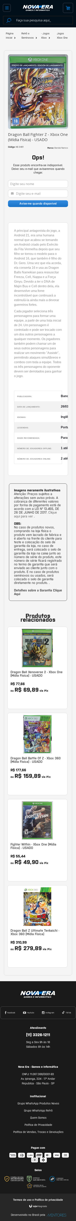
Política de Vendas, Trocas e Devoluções (38, 1131)
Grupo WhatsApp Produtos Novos (38, 1103)
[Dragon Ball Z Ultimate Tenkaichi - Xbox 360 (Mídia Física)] (37, 926)
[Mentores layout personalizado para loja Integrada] (55, 1215)
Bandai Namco (61, 148)
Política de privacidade (49, 1199)
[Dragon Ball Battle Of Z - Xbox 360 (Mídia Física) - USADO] (37, 754)
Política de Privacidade (38, 1124)
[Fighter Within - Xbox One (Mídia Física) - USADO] (37, 840)
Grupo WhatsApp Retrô (38, 1110)
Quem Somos (38, 1117)
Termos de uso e (24, 1199)
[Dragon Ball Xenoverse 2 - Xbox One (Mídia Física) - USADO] (37, 668)
